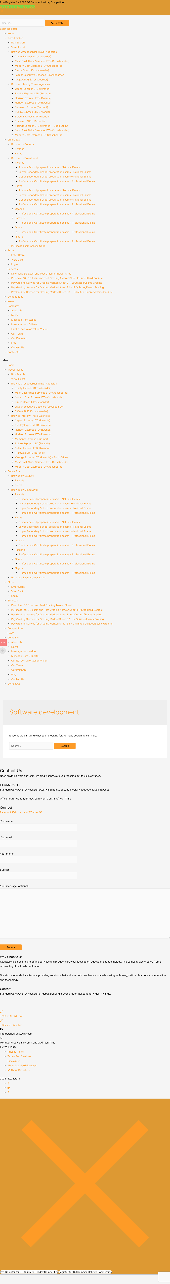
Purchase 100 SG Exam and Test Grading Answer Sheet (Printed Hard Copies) (57, 278)
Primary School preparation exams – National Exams (49, 167)
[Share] (20, 1277)
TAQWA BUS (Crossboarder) (31, 79)
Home (10, 33)
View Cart (17, 259)
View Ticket (18, 47)
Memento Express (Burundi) (31, 107)
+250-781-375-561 (11, 1024)
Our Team (17, 333)
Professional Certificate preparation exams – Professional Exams (57, 181)
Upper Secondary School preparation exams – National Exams (55, 176)
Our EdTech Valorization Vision (29, 329)
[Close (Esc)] (6, 1277)
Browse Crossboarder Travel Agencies (34, 51)
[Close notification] (2, 12)
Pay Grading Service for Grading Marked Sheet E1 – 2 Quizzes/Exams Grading (56, 282)
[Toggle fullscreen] (34, 1277)
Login (14, 264)
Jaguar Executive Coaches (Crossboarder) (40, 74)
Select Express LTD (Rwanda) (32, 116)
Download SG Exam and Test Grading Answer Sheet (41, 273)
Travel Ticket (15, 38)
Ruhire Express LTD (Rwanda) (32, 111)
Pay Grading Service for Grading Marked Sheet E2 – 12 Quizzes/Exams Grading (57, 287)
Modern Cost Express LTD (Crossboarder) (39, 65)
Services (12, 269)
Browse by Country (22, 144)
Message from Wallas (23, 319)
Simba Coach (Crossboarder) (32, 70)
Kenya (18, 153)
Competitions (15, 296)
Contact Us (17, 347)
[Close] (85, 1267)
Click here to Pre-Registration (17, 6)
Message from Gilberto (25, 324)
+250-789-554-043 (11, 1016)
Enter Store (18, 255)
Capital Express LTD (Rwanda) (32, 88)
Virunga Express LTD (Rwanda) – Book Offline (41, 125)
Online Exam (14, 139)
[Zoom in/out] (48, 1277)
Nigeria (19, 236)
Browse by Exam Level (24, 158)
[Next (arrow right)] (20, 1282)
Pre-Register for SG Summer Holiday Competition (29, 1272)
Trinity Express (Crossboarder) (33, 56)
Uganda (19, 208)
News (10, 301)
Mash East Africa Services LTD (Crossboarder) (42, 61)
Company (13, 306)
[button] (85, 360)
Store (10, 250)
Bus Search (18, 42)
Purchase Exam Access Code (28, 245)
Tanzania (20, 218)
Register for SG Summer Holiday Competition (85, 1272)
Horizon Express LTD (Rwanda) (33, 98)
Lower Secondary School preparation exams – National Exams (55, 172)
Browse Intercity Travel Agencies (30, 84)
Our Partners (19, 338)
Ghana (18, 227)
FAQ (13, 342)
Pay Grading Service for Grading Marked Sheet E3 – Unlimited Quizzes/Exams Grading (62, 292)
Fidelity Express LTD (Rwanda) (33, 93)
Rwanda (19, 148)
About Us (16, 310)
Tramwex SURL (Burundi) (30, 121)
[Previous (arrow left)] (6, 1282)
